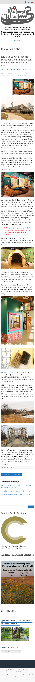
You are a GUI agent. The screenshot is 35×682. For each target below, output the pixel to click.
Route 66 (12, 75)
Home (17, 680)
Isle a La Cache (29, 74)
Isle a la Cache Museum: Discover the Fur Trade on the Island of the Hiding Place (16, 61)
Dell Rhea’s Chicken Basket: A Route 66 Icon (15, 495)
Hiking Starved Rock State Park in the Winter (15, 491)
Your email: (4, 465)
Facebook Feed (8, 610)
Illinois (29, 69)
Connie (5, 69)
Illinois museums (21, 74)
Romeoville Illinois (5, 75)
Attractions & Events (19, 69)
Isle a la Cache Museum (11, 373)
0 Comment (23, 75)
